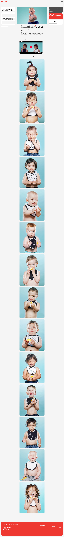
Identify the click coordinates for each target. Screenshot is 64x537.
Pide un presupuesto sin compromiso (53, 23)
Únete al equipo (7, 529)
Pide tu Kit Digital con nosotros (10, 524)
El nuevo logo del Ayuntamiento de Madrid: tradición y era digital (8, 19)
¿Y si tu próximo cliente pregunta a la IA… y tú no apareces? (8, 15)
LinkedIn (59, 527)
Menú (62, 1)
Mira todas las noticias (4, 26)
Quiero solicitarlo (51, 11)
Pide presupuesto (7, 527)
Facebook (59, 528)
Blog (59, 524)
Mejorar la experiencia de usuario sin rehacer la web (8, 22)
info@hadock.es (53, 526)
